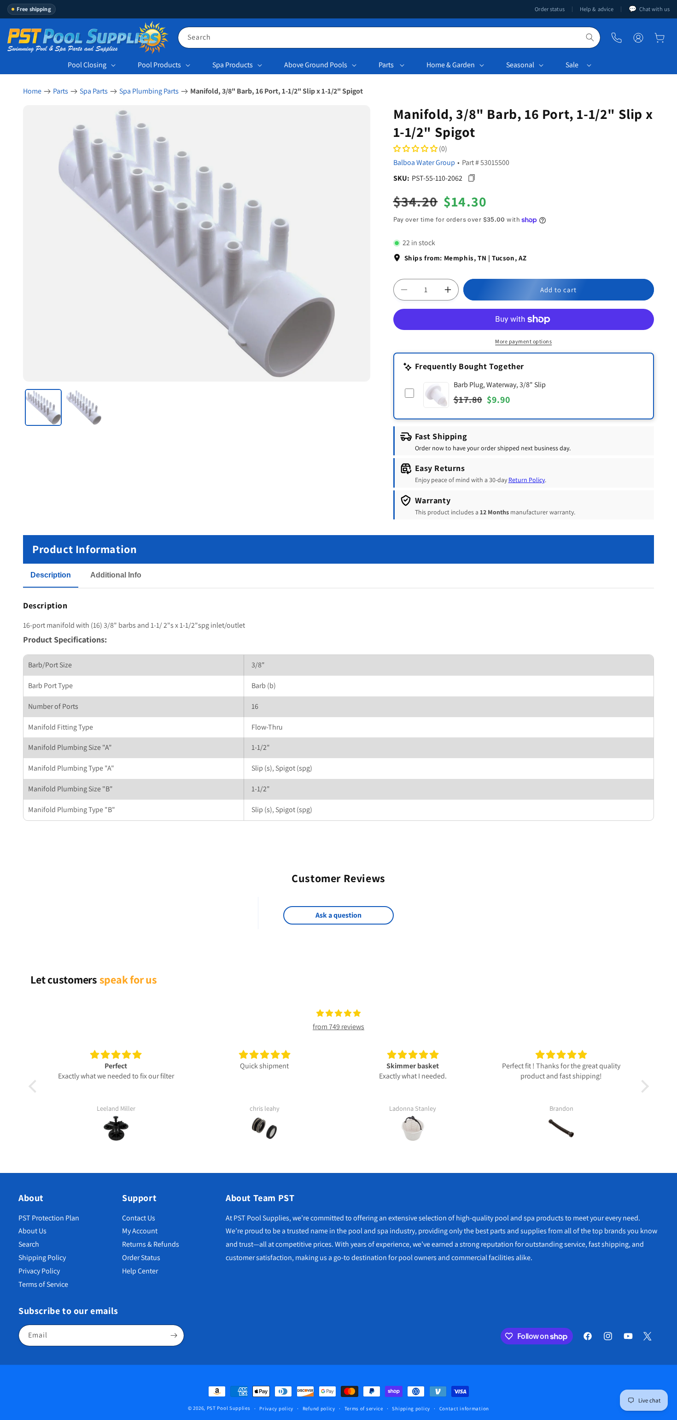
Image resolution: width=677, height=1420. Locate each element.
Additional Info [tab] (115, 575)
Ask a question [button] (338, 915)
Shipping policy (411, 1408)
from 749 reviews (338, 1026)
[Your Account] (638, 38)
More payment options (523, 341)
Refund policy (319, 1408)
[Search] (590, 37)
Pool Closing (87, 65)
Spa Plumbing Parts (149, 91)
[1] (43, 407)
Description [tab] (50, 575)
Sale (572, 65)
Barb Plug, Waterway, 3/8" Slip (500, 384)
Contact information (464, 1408)
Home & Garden (450, 65)
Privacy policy (276, 1408)
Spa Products (232, 65)
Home (32, 91)
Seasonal (520, 65)
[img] (338, 1013)
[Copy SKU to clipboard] (472, 178)
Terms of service (363, 1408)
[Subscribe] (173, 1335)
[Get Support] (616, 37)
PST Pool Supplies (229, 1408)
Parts (386, 65)
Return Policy (526, 480)
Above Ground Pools (315, 65)
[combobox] (389, 37)
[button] (659, 38)
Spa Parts (94, 91)
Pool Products (159, 65)
